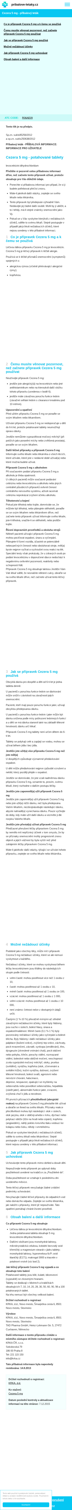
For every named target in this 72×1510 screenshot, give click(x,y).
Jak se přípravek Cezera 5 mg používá (26, 40)
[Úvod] (5, 4)
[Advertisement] (36, 89)
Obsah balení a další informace (22, 59)
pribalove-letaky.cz (24, 4)
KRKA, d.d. (15, 1383)
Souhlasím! (26, 1504)
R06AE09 (27, 117)
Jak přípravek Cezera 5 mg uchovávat (25, 53)
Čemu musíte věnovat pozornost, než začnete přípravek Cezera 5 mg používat (30, 32)
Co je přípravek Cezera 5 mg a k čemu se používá (32, 24)
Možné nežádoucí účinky (18, 46)
